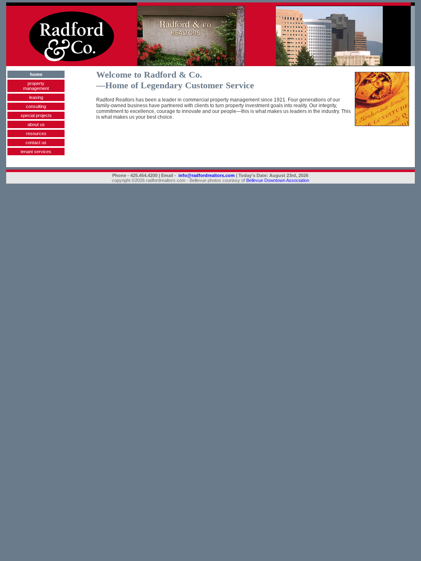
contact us (35, 142)
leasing (36, 97)
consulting (36, 106)
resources (36, 133)
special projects (36, 115)
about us (36, 124)
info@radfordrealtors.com (206, 175)
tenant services (36, 151)
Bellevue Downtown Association (277, 180)
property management (36, 86)
